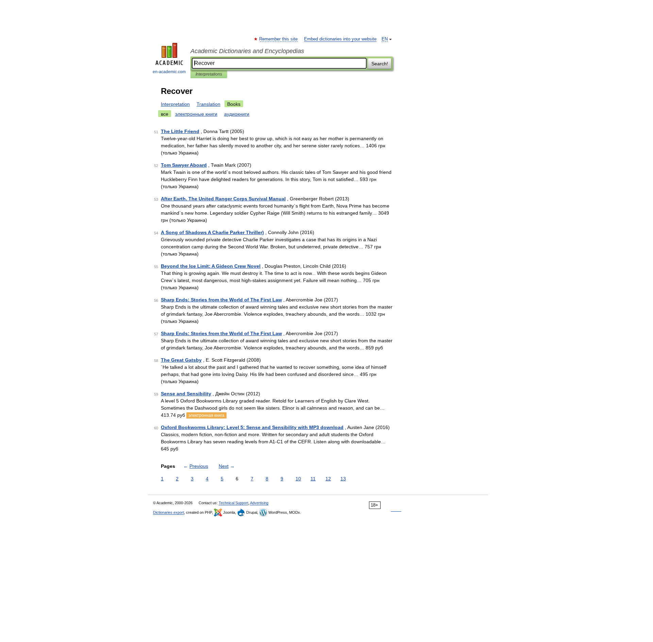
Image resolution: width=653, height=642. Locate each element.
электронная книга (206, 415)
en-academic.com (169, 71)
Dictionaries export (168, 512)
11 (313, 478)
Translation (208, 104)
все (164, 114)
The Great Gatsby (181, 360)
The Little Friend (180, 131)
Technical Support (233, 503)
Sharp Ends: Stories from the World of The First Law (221, 299)
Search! (379, 63)
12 (328, 478)
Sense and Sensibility (186, 393)
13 (343, 478)
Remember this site (279, 39)
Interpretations (209, 74)
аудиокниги (236, 114)
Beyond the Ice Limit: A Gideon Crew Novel (211, 266)
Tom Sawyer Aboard (184, 165)
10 (298, 478)
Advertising (259, 503)
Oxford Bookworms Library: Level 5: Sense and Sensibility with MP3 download (252, 427)
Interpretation (175, 104)
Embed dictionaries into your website (340, 39)
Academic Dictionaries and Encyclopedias (247, 51)
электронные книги (196, 114)
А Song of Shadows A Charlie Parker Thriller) (212, 232)
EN (385, 39)
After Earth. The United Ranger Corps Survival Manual (223, 198)
